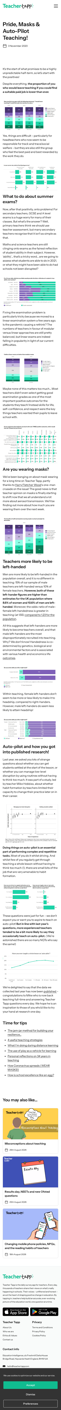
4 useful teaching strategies (25, 1040)
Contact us (8, 1339)
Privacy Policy (38, 1331)
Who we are (8, 1331)
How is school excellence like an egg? (31, 1075)
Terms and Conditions (42, 1327)
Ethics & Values (10, 1335)
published (50, 991)
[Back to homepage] (18, 6)
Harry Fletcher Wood (28, 485)
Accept (30, 1385)
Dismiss (30, 1394)
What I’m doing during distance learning (33, 1045)
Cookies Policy (39, 1335)
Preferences (30, 1403)
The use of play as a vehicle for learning (32, 1050)
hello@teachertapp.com (18, 1366)
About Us (7, 1327)
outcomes (9, 658)
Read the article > (30, 1131)
